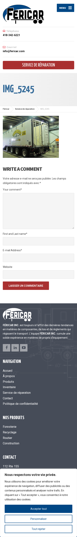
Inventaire (9, 387)
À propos (9, 376)
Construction (11, 443)
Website (7, 266)
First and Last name (15, 233)
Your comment (12, 189)
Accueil (7, 370)
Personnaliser (38, 518)
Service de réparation (38, 65)
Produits (8, 381)
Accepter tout (38, 508)
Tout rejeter (38, 528)
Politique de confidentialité (20, 404)
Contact (8, 398)
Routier (7, 438)
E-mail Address (12, 250)
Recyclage (9, 432)
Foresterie (9, 426)
